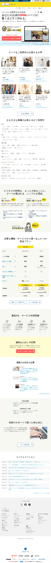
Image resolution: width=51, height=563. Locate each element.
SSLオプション (5, 525)
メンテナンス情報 (29, 517)
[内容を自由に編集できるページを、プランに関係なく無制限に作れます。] (15, 256)
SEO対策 (3, 529)
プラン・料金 (18, 8)
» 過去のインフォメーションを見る (42, 493)
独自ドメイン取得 (6, 261)
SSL (3, 266)
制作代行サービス (17, 522)
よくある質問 (16, 519)
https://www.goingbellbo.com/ (8, 107)
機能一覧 (3, 520)
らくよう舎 (38, 106)
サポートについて (17, 515)
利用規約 (40, 518)
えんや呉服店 (6, 79)
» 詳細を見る (15, 405)
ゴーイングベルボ (7, 106)
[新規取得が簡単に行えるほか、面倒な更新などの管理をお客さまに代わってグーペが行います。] (15, 261)
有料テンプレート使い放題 (8, 276)
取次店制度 (28, 527)
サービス (29, 8)
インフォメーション (30, 515)
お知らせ (40, 8)
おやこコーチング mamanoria (40, 78)
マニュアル (16, 517)
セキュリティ (40, 522)
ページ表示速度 (5, 530)
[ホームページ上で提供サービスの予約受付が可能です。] (15, 271)
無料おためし (22, 15)
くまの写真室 (22, 79)
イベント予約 (4, 522)
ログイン (17, 15)
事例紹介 (3, 527)
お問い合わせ (16, 520)
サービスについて (5, 515)
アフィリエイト (29, 529)
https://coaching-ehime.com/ (41, 81)
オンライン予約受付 (7, 271)
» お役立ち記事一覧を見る (44, 393)
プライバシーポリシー (42, 520)
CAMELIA (21, 106)
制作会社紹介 (16, 525)
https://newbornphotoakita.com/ (25, 81)
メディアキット (29, 532)
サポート (34, 8)
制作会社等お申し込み (30, 531)
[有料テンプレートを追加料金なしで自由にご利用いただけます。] (15, 276)
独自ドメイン (4, 524)
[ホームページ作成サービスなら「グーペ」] (7, 5)
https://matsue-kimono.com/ (8, 81)
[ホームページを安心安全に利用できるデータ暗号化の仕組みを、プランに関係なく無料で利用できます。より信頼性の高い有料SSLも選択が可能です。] (15, 266)
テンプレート (24, 8)
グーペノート (16, 524)
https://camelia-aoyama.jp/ (24, 107)
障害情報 (28, 519)
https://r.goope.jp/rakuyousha (41, 107)
